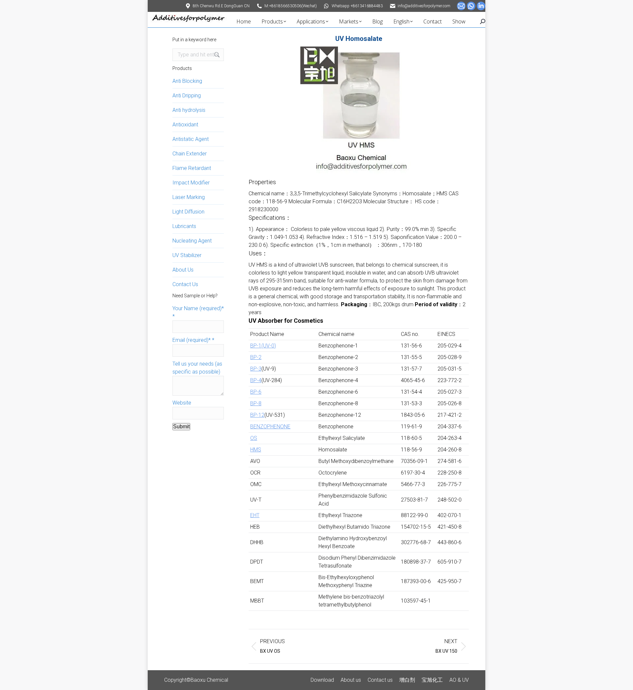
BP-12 (257, 415)
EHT (254, 515)
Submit (181, 426)
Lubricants (184, 226)
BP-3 (255, 369)
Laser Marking (188, 197)
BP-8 (255, 403)
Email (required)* (193, 340)
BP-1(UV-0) (263, 346)
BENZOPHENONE (270, 426)
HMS (255, 449)
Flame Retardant (191, 168)
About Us (183, 270)
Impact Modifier (191, 183)
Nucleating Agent (192, 241)
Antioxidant (185, 124)
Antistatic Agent (190, 139)
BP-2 (255, 357)
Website (181, 403)
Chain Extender (189, 153)
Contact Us (185, 284)
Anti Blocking (187, 81)
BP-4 (255, 380)
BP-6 (255, 392)
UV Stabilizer (186, 255)
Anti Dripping (186, 95)
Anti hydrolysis (188, 110)
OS (253, 438)
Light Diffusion (188, 212)
